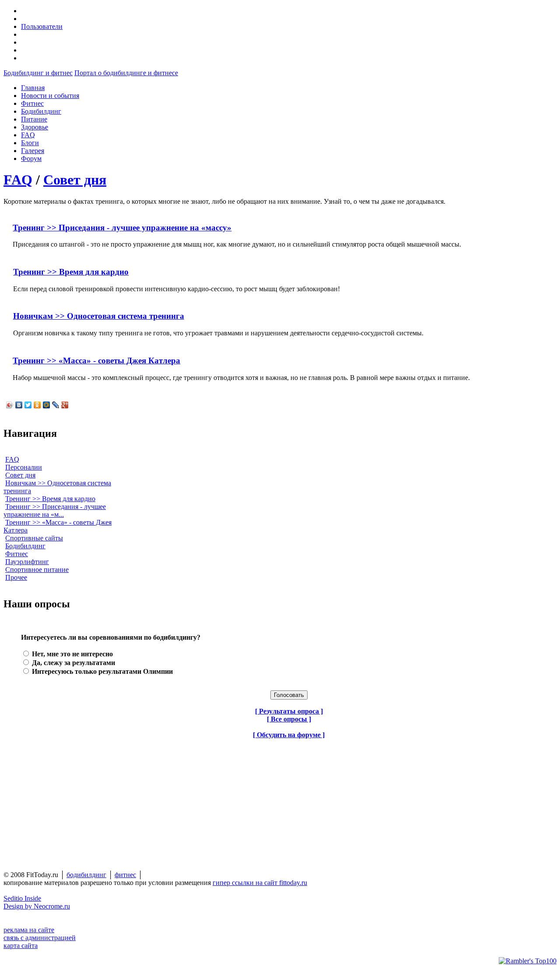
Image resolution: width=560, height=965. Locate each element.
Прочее (16, 577)
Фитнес (16, 553)
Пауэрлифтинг (27, 561)
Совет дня (74, 180)
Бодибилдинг (25, 546)
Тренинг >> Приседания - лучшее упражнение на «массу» (122, 227)
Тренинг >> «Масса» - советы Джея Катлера (96, 360)
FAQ (18, 180)
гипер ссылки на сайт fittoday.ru (260, 882)
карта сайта (21, 945)
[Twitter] (28, 405)
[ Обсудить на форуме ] (289, 735)
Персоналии (23, 467)
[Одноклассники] (37, 405)
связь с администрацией (40, 937)
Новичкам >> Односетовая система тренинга (98, 316)
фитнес (125, 874)
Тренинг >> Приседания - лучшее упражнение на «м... (55, 510)
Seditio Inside (22, 898)
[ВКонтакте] (19, 405)
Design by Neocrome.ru (37, 906)
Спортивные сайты (34, 538)
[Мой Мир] (46, 405)
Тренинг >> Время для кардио (71, 271)
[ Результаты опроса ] (289, 711)
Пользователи (42, 26)
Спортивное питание (37, 569)
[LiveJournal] (55, 405)
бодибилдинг (86, 874)
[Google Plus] (65, 405)
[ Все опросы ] (289, 719)
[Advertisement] (58, 800)
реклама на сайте (29, 930)
